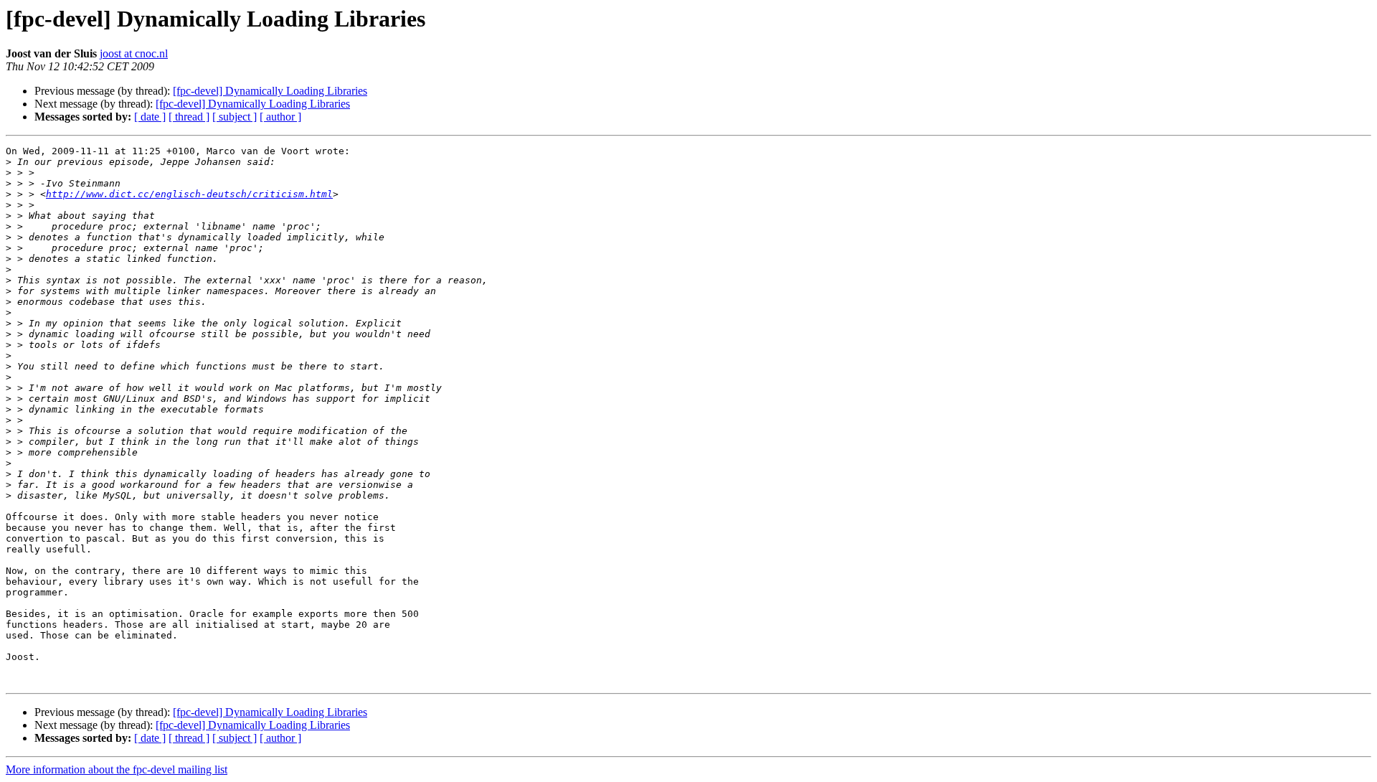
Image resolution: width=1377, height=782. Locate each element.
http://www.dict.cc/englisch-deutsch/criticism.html (189, 194)
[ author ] (280, 116)
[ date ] (150, 116)
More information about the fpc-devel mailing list (116, 769)
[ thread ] (189, 116)
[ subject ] (234, 116)
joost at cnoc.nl (134, 53)
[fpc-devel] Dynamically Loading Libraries (270, 91)
